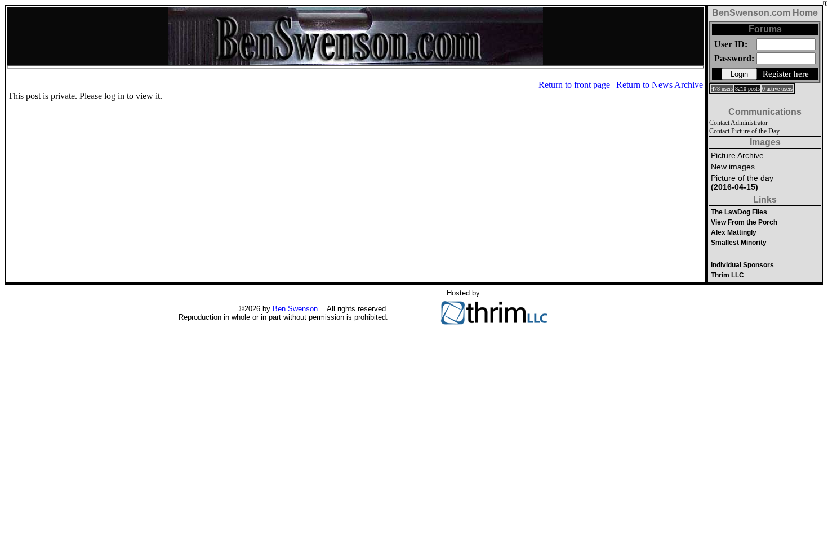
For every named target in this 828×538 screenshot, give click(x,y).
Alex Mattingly (733, 232)
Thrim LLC (727, 275)
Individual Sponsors (742, 265)
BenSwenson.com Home (765, 12)
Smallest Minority (739, 242)
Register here (786, 73)
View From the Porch (744, 222)
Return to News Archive (659, 84)
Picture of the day (742, 182)
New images (733, 166)
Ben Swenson (295, 308)
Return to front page (574, 84)
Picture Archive (737, 155)
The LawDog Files (739, 212)
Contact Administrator (738, 123)
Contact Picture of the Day (744, 131)
